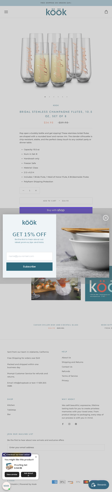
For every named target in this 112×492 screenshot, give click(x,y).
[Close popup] (36, 457)
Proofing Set (20, 465)
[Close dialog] (105, 217)
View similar (12, 474)
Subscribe (29, 266)
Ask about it (28, 474)
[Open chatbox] (6, 486)
